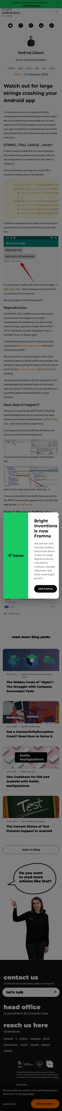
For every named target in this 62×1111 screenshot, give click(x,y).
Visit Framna (45, 588)
